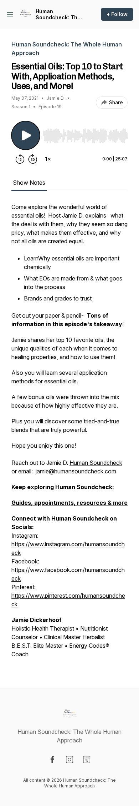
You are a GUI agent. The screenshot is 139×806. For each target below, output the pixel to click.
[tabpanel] (69, 434)
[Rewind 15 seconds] (20, 159)
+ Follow (117, 14)
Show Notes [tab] (29, 182)
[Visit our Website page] (86, 759)
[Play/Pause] (25, 135)
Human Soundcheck (96, 462)
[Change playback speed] (48, 159)
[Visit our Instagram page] (69, 759)
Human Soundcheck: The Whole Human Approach (58, 14)
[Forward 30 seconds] (33, 159)
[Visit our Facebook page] (52, 759)
